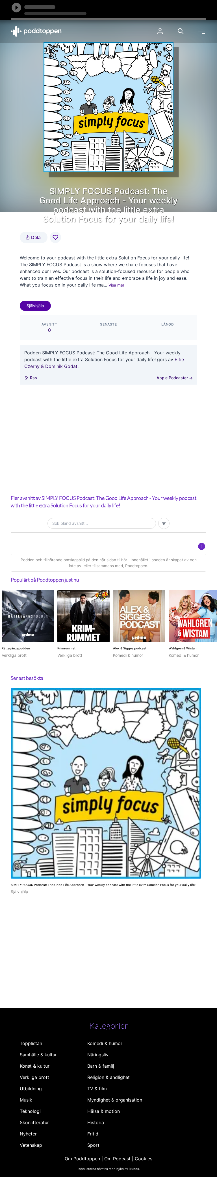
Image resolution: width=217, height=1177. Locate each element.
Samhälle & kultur (38, 1054)
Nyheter (28, 1134)
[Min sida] (160, 31)
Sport (93, 1145)
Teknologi (30, 1111)
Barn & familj (100, 1066)
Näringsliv (97, 1054)
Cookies (143, 1158)
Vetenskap (31, 1145)
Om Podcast (117, 1158)
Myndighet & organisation (114, 1100)
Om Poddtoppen (82, 1158)
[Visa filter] (164, 523)
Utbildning (31, 1088)
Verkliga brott (34, 1077)
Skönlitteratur (34, 1122)
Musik (26, 1100)
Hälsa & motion (103, 1111)
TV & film (97, 1088)
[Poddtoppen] (36, 31)
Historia (95, 1122)
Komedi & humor (104, 1043)
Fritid (92, 1134)
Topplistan (31, 1043)
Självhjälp (35, 305)
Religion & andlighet (108, 1077)
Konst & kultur (34, 1066)
